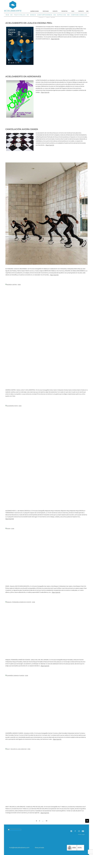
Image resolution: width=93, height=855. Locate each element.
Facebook (75, 831)
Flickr (71, 831)
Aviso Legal (81, 834)
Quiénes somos (34, 11)
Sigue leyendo (55, 39)
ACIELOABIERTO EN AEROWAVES (23, 76)
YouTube (83, 831)
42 (47, 821)
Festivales (46, 11)
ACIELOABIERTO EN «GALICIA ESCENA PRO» (28, 23)
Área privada (39, 847)
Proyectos (64, 11)
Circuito (55, 11)
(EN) (87, 11)
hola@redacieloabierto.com (19, 847)
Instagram (79, 831)
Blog (73, 11)
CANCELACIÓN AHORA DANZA (21, 129)
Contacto (81, 11)
